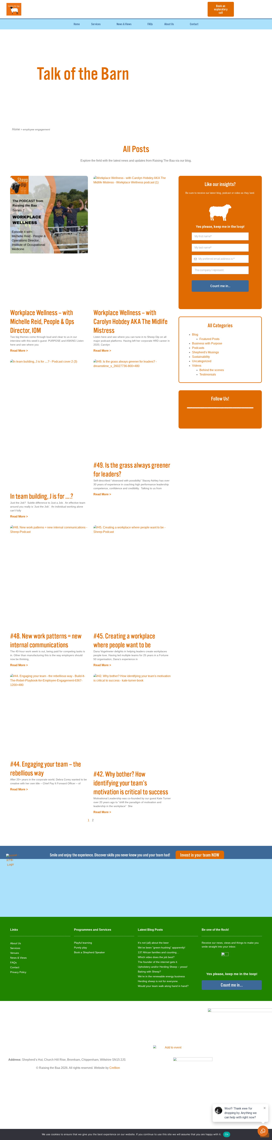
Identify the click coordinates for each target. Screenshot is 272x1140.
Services (96, 24)
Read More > (19, 350)
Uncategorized (201, 361)
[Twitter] (211, 418)
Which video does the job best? (156, 957)
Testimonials (207, 374)
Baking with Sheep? (149, 971)
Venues (14, 952)
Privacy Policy (18, 972)
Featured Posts (209, 339)
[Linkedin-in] (229, 418)
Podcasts (198, 347)
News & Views (124, 24)
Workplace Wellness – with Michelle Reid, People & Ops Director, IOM (42, 322)
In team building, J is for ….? (41, 496)
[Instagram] (238, 418)
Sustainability (201, 356)
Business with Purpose (207, 343)
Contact (194, 24)
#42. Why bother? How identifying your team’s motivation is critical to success (130, 783)
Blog (195, 334)
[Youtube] (220, 418)
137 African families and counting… (158, 952)
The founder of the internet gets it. (158, 961)
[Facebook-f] (201, 418)
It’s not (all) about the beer (153, 942)
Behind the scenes (211, 370)
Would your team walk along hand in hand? (163, 986)
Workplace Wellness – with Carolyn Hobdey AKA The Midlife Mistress (130, 322)
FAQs (150, 24)
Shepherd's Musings (205, 352)
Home (77, 24)
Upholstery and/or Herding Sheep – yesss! (162, 966)
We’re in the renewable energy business (161, 976)
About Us (169, 24)
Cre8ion (114, 1067)
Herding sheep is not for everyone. (158, 981)
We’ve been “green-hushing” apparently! (161, 947)
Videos (196, 365)
